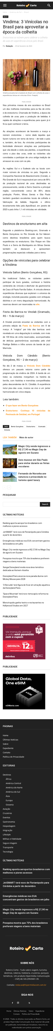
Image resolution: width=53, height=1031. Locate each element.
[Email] (34, 52)
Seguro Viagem (10, 843)
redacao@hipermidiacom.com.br (30, 985)
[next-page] (9, 487)
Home (5, 735)
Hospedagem (9, 826)
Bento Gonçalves (17, 426)
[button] (4, 5)
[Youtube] (35, 1002)
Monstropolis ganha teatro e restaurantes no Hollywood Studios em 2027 (23, 604)
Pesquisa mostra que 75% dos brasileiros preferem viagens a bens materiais (26, 560)
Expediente (8, 748)
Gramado (41, 426)
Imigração (7, 830)
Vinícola (7, 430)
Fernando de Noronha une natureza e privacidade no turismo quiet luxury (32, 477)
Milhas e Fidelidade (12, 838)
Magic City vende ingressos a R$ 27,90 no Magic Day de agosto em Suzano (34, 449)
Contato (6, 752)
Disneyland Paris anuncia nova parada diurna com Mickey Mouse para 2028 (25, 577)
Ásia (8, 796)
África (8, 779)
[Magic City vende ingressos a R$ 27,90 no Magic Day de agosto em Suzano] (10, 449)
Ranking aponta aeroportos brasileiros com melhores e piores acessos (22, 524)
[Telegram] (27, 52)
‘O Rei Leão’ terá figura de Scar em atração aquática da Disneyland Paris (26, 586)
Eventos (6, 817)
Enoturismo (30, 426)
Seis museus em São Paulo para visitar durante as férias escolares (33, 463)
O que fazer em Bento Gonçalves (22, 405)
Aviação (6, 809)
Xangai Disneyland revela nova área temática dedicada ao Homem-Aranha (23, 568)
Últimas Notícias (10, 739)
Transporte (8, 847)
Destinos (7, 774)
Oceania (10, 804)
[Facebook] (12, 1003)
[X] (29, 1003)
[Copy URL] (14, 52)
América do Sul (15, 12)
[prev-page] (4, 487)
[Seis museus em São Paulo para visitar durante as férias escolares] (10, 463)
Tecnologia (8, 851)
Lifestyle (7, 834)
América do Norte (14, 787)
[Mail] (24, 1002)
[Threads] (41, 1002)
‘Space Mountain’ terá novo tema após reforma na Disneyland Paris (25, 595)
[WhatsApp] (21, 52)
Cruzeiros (7, 813)
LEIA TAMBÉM (10, 437)
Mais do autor (26, 437)
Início (5, 12)
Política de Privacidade (13, 756)
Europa (9, 800)
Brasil (26, 12)
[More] (41, 52)
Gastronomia (9, 821)
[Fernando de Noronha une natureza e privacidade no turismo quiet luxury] (10, 477)
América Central (13, 783)
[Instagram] (18, 1003)
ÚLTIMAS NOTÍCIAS (13, 860)
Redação (9, 46)
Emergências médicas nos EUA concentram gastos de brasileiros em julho (26, 542)
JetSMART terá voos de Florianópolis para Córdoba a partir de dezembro (26, 533)
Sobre (5, 744)
